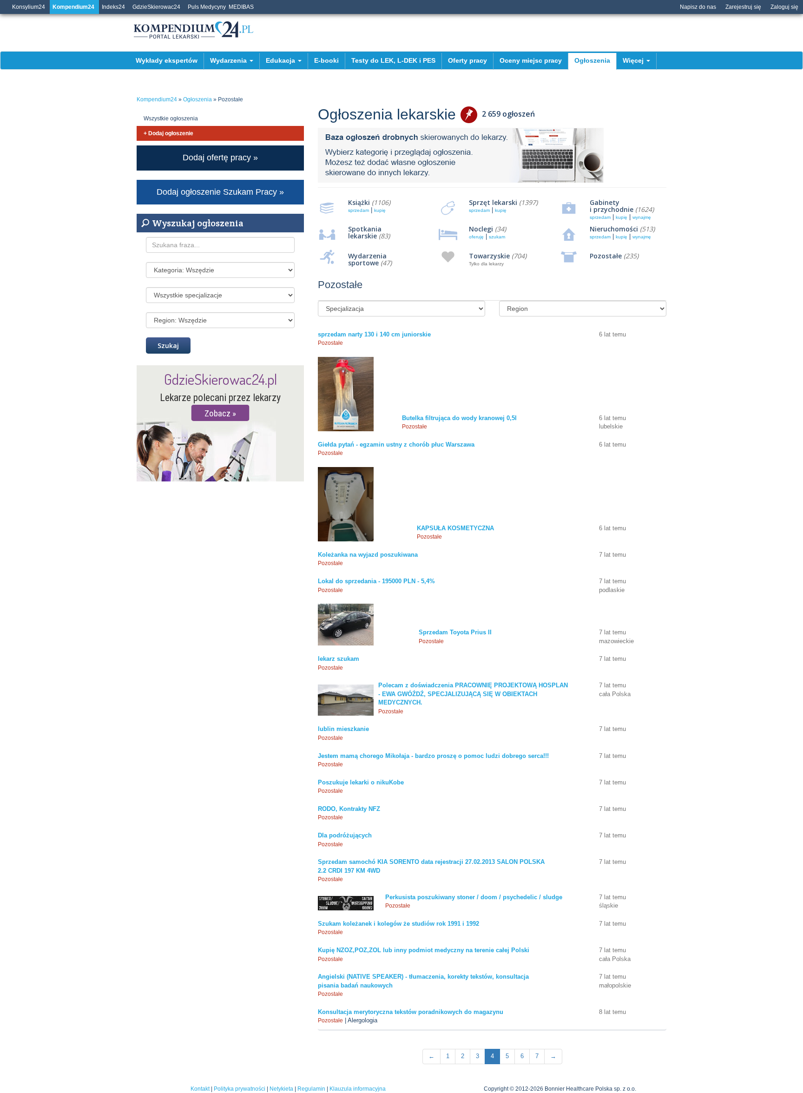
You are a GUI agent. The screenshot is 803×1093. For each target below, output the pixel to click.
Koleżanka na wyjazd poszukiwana (368, 554)
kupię (380, 210)
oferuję (476, 236)
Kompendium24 (73, 7)
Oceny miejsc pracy (531, 60)
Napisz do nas (698, 7)
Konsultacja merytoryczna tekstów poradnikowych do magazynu (410, 1011)
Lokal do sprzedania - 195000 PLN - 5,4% (376, 581)
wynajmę (641, 217)
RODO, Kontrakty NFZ (349, 808)
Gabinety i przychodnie (611, 206)
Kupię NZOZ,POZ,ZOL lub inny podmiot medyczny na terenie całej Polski (423, 950)
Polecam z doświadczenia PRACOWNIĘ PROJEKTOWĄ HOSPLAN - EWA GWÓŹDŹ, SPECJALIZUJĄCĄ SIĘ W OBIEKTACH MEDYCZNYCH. (473, 694)
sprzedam (358, 210)
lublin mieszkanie (343, 728)
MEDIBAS (241, 7)
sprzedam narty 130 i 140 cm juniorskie (374, 334)
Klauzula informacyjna (357, 1089)
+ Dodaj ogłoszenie (168, 133)
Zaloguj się (784, 7)
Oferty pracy (467, 60)
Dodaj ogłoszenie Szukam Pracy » (220, 192)
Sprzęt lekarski (493, 202)
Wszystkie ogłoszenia (171, 118)
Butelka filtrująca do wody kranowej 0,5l (459, 418)
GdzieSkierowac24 (156, 7)
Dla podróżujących (345, 835)
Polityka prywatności (239, 1089)
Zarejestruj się (743, 7)
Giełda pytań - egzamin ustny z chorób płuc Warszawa (396, 444)
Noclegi (481, 228)
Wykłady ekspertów (166, 60)
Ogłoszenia (592, 60)
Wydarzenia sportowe (367, 259)
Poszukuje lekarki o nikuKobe (361, 782)
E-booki (326, 60)
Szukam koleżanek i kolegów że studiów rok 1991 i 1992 (398, 923)
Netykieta (281, 1089)
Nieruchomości (614, 228)
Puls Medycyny (207, 7)
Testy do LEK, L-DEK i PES (393, 60)
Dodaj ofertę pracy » (220, 157)
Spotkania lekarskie (365, 232)
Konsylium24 (28, 7)
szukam (497, 236)
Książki (359, 202)
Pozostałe (606, 255)
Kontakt (200, 1089)
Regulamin (311, 1089)
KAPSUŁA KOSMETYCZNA (455, 528)
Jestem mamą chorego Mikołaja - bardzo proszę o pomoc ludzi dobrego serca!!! (433, 755)
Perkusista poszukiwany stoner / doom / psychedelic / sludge (473, 897)
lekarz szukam (338, 658)
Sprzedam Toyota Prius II (455, 632)
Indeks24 (113, 7)
